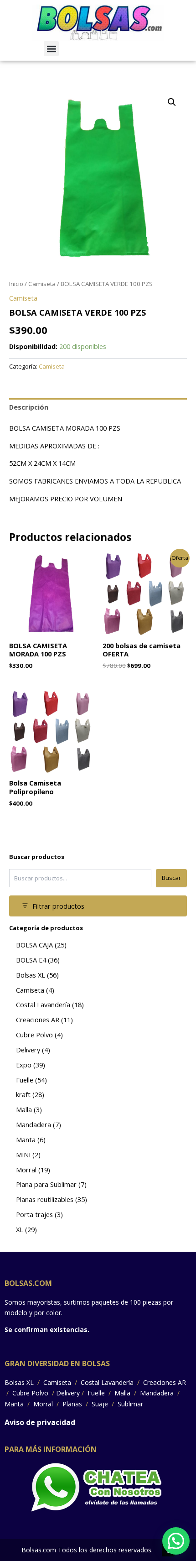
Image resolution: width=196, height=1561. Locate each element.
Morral (43, 1404)
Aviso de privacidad (40, 1422)
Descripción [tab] (28, 406)
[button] (51, 48)
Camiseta (42, 284)
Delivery (68, 1393)
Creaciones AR (163, 1382)
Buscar (171, 878)
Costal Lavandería (107, 1382)
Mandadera (156, 1393)
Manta (15, 1404)
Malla (122, 1393)
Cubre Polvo (30, 1393)
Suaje (100, 1404)
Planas (72, 1404)
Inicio (16, 284)
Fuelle (96, 1393)
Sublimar (129, 1404)
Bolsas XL (20, 1382)
